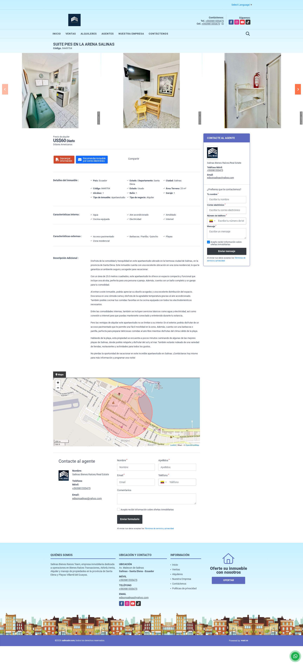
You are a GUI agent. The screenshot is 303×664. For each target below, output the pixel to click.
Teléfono (163, 475)
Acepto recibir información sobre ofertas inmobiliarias (147, 509)
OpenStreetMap (192, 445)
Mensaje (211, 226)
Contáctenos (158, 33)
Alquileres (89, 33)
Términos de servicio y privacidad (159, 528)
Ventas (71, 33)
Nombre (122, 460)
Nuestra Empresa (131, 33)
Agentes (108, 33)
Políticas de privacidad (184, 588)
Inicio (57, 33)
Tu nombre (212, 194)
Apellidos (164, 460)
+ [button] (58, 382)
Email (120, 475)
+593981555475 (215, 20)
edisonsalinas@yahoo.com (87, 498)
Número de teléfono (217, 215)
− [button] (58, 388)
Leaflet (173, 445)
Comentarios (124, 490)
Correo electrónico (216, 204)
